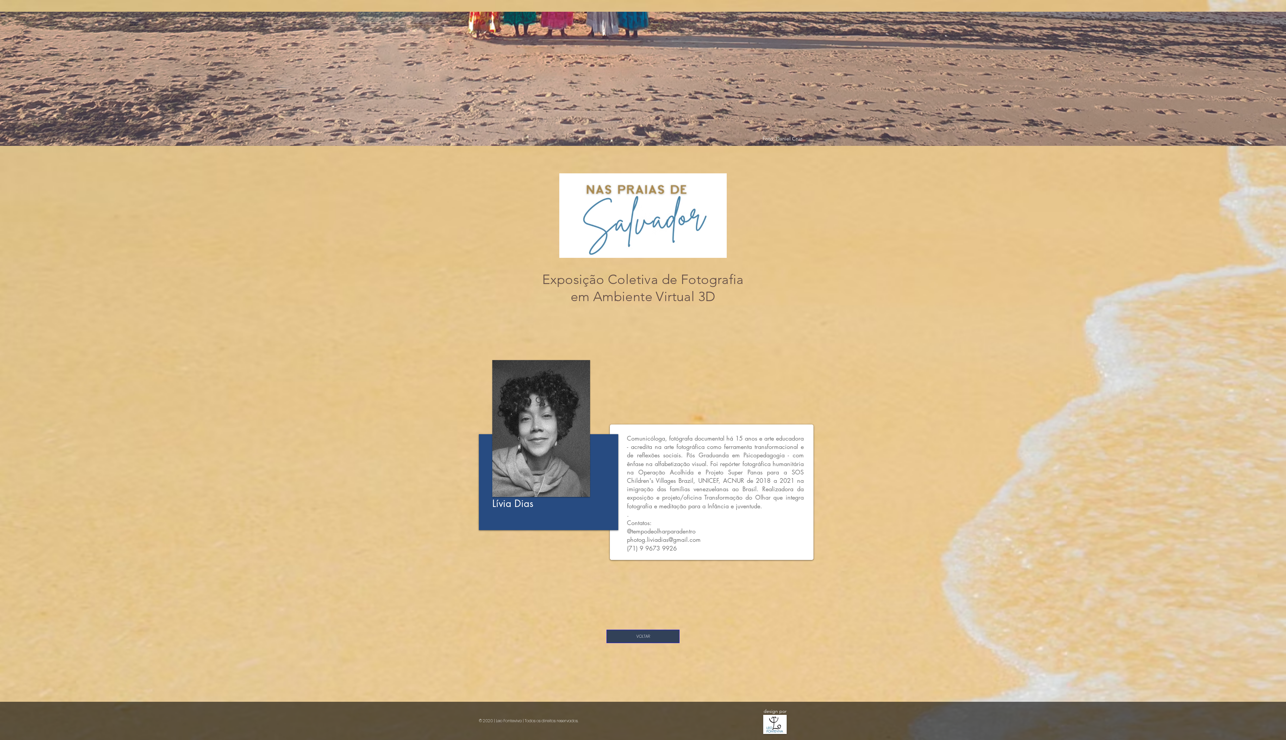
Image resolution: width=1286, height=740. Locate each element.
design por (775, 711)
